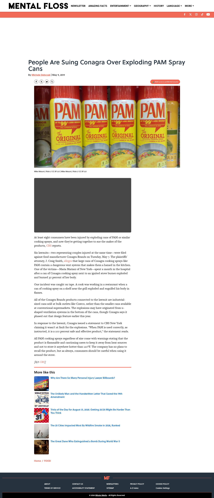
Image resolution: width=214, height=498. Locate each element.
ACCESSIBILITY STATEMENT (83, 488)
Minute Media (101, 495)
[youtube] (208, 14)
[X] (190, 14)
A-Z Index (134, 488)
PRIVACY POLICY (137, 484)
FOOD (47, 460)
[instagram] (196, 14)
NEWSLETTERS (112, 484)
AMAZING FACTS (97, 5)
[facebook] (184, 14)
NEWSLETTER (78, 5)
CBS (48, 246)
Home (37, 460)
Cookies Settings (163, 488)
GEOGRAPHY (141, 5)
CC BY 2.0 (82, 171)
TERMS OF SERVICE (52, 488)
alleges (68, 261)
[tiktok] (202, 14)
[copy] (52, 82)
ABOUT (47, 484)
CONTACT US (77, 484)
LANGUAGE (173, 5)
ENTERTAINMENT (119, 5)
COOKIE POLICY (162, 484)
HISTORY (159, 5)
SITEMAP (110, 488)
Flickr (75, 171)
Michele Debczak (41, 75)
